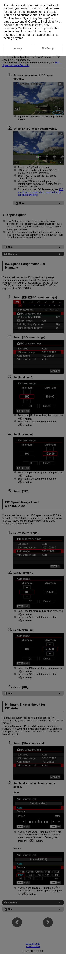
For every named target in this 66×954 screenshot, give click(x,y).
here (18, 18)
